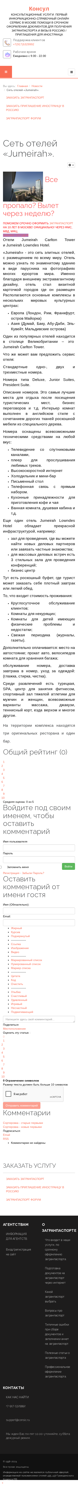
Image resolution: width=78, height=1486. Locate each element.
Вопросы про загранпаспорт (55, 1313)
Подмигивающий (22, 1011)
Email (6, 1134)
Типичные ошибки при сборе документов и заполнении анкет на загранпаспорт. (57, 1334)
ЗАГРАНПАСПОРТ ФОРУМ (23, 118)
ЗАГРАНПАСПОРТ (61, 223)
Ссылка (16, 944)
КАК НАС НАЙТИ (17, 1397)
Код (13, 980)
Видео (15, 952)
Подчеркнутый (20, 936)
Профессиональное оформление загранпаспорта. (57, 1371)
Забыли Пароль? (33, 873)
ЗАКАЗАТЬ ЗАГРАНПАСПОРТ (25, 97)
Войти (68, 866)
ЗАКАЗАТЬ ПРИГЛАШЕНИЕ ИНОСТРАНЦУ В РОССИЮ (35, 108)
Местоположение (14, 1028)
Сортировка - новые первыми (22, 1126)
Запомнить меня (18, 867)
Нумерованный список (26, 964)
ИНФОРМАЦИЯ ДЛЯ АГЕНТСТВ (16, 1236)
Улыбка (16, 992)
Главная (22, 86)
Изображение (20, 948)
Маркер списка (21, 968)
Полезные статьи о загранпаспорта (57, 1355)
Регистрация (11, 873)
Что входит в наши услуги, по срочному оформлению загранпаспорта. (57, 1249)
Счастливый (19, 996)
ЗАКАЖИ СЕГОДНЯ (15, 235)
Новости (37, 86)
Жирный (16, 928)
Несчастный (19, 1007)
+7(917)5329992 (23, 44)
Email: (7, 916)
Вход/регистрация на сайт (18, 1252)
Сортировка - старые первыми (23, 1122)
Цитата (15, 976)
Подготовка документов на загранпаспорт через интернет (55, 1275)
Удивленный (19, 1000)
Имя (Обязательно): (16, 904)
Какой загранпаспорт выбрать (55, 1296)
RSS (6, 1138)
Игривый (16, 1003)
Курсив (15, 932)
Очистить (17, 984)
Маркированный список (26, 960)
